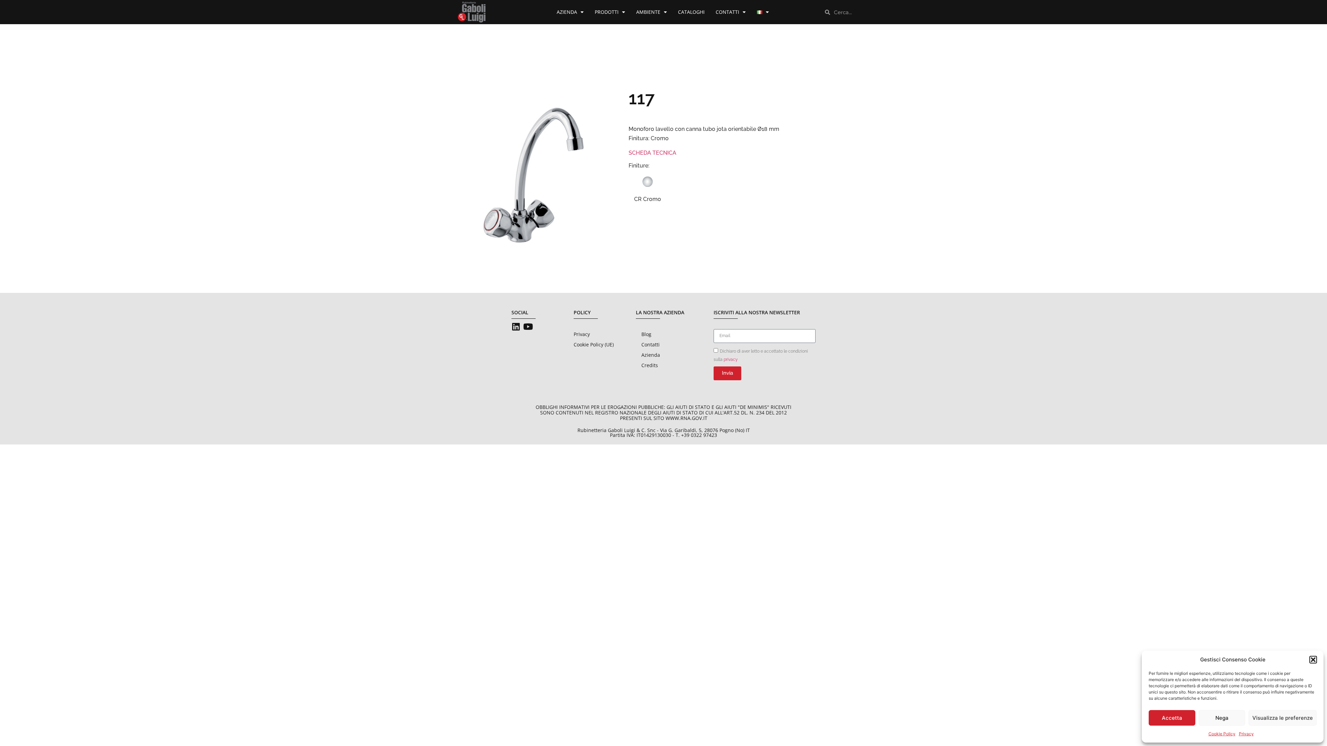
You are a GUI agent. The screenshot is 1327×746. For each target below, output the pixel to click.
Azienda (567, 12)
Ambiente (648, 12)
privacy (731, 359)
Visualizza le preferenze (1282, 718)
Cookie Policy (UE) (594, 344)
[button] (1313, 659)
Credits (649, 365)
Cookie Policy (1221, 733)
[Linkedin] (515, 326)
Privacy (1246, 733)
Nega (1222, 718)
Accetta (1172, 718)
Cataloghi (691, 12)
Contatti (727, 12)
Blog (646, 334)
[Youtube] (528, 326)
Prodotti (607, 12)
